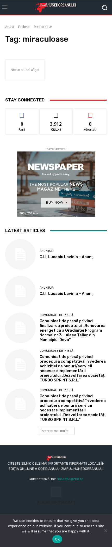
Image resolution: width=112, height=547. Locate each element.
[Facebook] (56, 492)
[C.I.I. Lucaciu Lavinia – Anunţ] (20, 254)
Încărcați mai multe (55, 431)
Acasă (9, 27)
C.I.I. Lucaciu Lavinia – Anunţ (66, 256)
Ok (57, 539)
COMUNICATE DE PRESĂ (56, 315)
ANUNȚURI (47, 251)
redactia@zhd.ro (70, 479)
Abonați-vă (90, 112)
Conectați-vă (56, 112)
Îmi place (22, 112)
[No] (105, 530)
